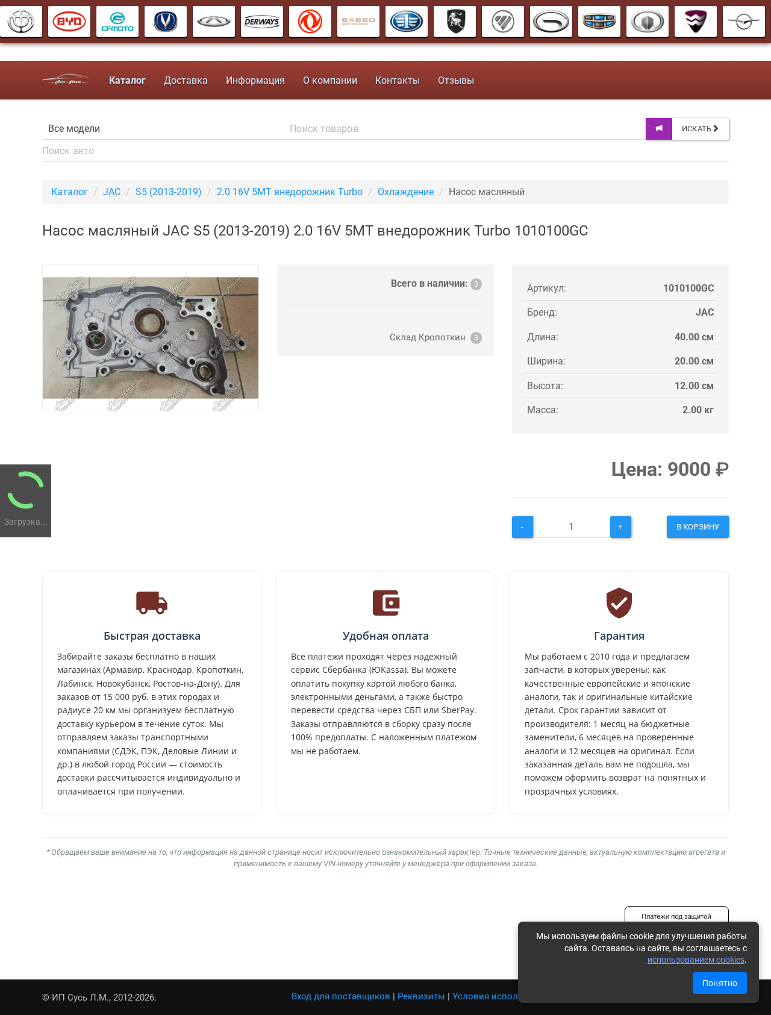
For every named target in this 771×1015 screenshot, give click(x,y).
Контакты (397, 80)
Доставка (186, 80)
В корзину (697, 526)
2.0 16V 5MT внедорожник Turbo (290, 192)
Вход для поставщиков (341, 996)
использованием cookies (696, 959)
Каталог (69, 192)
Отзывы (456, 80)
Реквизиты (421, 996)
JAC (111, 192)
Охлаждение (406, 192)
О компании (330, 80)
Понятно (719, 983)
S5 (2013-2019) (169, 192)
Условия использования (505, 996)
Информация (255, 80)
